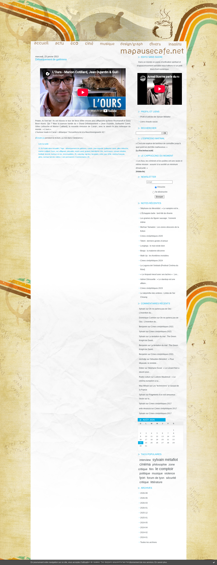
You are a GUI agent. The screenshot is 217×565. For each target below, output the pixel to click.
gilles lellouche (122, 148)
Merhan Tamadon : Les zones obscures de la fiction (159, 229)
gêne (40, 157)
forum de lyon (155, 477)
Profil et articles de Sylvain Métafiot (155, 117)
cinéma (145, 464)
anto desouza (145, 408)
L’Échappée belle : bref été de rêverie (156, 213)
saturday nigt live (84, 154)
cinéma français (118, 154)
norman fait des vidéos (52, 157)
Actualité (55, 148)
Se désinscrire (161, 192)
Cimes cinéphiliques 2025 (151, 236)
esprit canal (79, 151)
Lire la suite (43, 144)
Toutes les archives (148, 542)
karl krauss (108, 151)
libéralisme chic (97, 151)
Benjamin (143, 327)
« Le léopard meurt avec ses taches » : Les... (159, 274)
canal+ (90, 148)
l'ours (53, 151)
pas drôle (107, 154)
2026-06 (144, 498)
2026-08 (144, 493)
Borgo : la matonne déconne (152, 251)
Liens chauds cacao (149, 122)
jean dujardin (98, 148)
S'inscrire (161, 187)
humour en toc (56, 154)
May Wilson (144, 386)
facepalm (95, 154)
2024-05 (144, 523)
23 (141, 443)
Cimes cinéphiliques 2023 (151, 288)
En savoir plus (161, 562)
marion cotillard (44, 151)
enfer (101, 154)
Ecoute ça (40, 138)
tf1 (76, 154)
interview (145, 460)
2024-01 (144, 537)
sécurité (171, 477)
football (41, 154)
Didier (141, 368)
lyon (142, 477)
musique (157, 473)
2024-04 (144, 527)
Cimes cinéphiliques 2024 (151, 260)
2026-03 (144, 503)
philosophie (159, 464)
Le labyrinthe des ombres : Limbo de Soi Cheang (157, 295)
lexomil (47, 154)
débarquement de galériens (76, 148)
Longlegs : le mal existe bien (152, 246)
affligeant (62, 151)
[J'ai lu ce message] (214, 562)
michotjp (142, 359)
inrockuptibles (68, 154)
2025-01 (144, 518)
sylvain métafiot (165, 460)
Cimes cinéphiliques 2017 (160, 403)
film (151, 469)
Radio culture (145, 377)
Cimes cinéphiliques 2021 (162, 327)
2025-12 (144, 513)
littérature (156, 482)
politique (144, 473)
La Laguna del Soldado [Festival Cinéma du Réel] (159, 267)
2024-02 (144, 532)
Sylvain (142, 309)
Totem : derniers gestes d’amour (154, 241)
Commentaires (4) (82, 157)
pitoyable (70, 151)
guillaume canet (110, 148)
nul (57, 151)
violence (169, 473)
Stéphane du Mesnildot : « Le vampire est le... (160, 208)
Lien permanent (68, 157)
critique (144, 482)
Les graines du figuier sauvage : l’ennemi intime (158, 220)
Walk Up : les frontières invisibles (154, 256)
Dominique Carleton (147, 318)
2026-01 (144, 508)
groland (87, 151)
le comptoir (164, 469)
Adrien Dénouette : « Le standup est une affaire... (157, 281)
